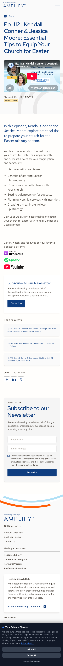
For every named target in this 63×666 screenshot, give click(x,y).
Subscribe (16, 303)
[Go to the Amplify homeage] (14, 4)
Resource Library (13, 554)
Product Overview (13, 532)
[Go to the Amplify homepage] (19, 517)
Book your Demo (12, 537)
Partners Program (13, 563)
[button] (57, 4)
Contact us (9, 541)
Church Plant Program (15, 559)
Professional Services (15, 568)
